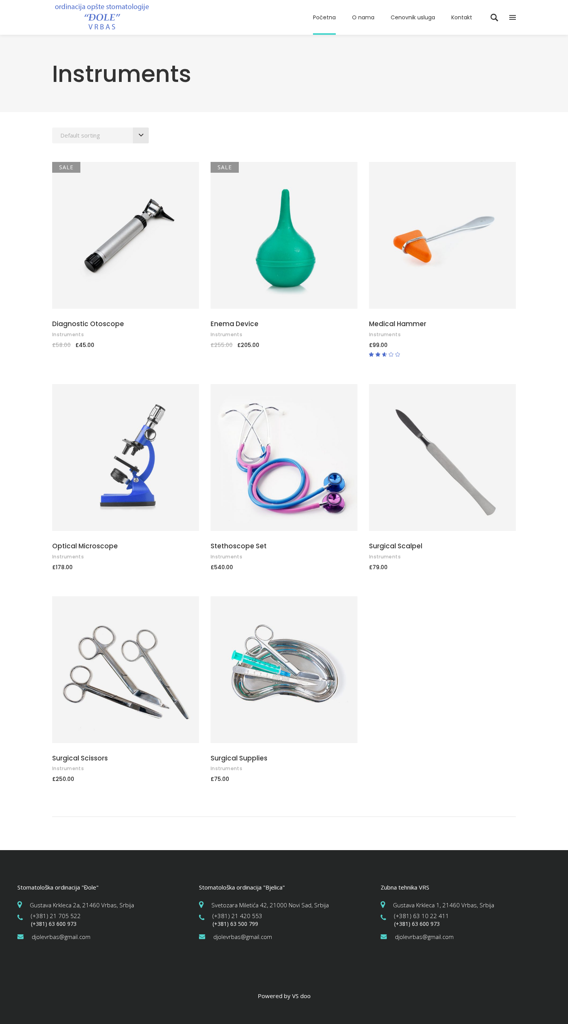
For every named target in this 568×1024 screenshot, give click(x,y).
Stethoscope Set (239, 546)
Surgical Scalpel (395, 546)
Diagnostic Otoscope (88, 323)
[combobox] (100, 135)
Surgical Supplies (239, 758)
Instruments (68, 334)
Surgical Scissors (80, 758)
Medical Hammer (397, 323)
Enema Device (234, 323)
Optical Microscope (85, 546)
